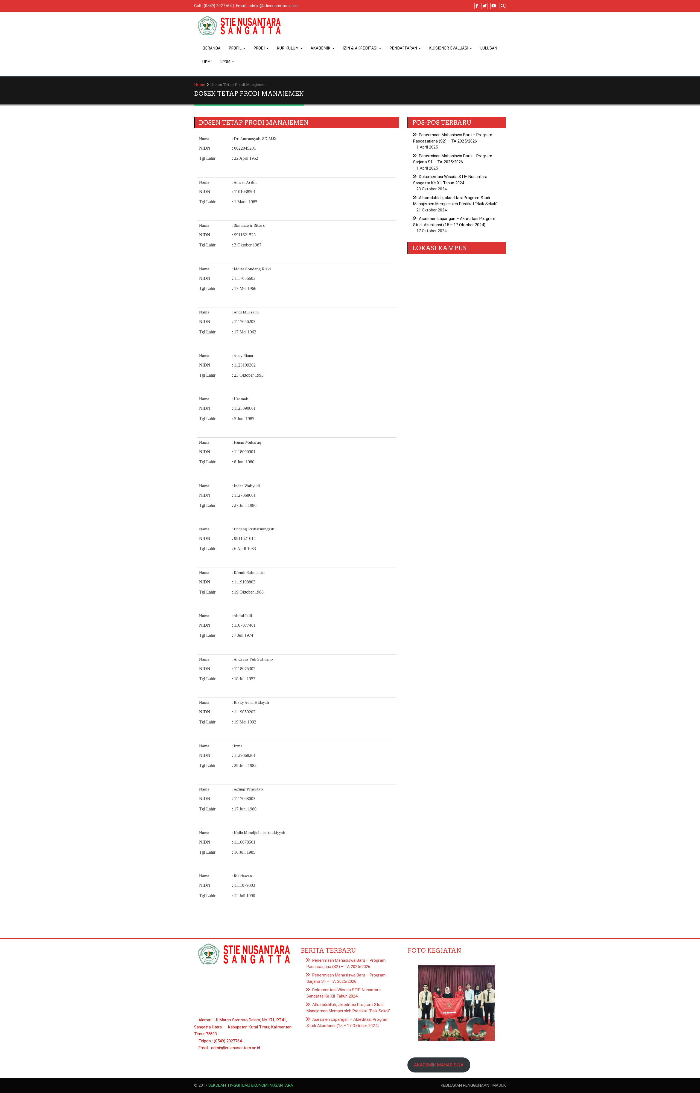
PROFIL (236, 48)
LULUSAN (488, 48)
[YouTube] (493, 6)
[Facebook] (476, 6)
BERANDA (211, 48)
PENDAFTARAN (403, 48)
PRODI (259, 48)
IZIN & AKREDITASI (360, 48)
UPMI (207, 62)
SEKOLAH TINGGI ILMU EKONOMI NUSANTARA (250, 1085)
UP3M (225, 62)
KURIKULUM (288, 48)
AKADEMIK (321, 48)
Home (199, 84)
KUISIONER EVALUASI (449, 48)
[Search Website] (503, 6)
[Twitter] (485, 6)
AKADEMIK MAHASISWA (438, 1065)
